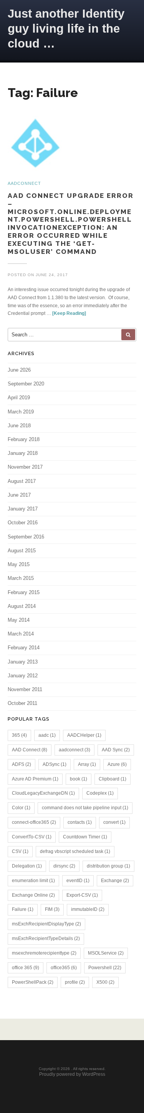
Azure (117, 764)
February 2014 (24, 647)
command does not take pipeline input (85, 807)
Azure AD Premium (35, 779)
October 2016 (23, 522)
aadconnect (74, 749)
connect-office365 (34, 822)
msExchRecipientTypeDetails (46, 938)
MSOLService (106, 953)
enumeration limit (33, 880)
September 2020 (26, 384)
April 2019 (19, 397)
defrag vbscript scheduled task (75, 851)
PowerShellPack (32, 982)
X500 (105, 982)
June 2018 (19, 425)
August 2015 (22, 550)
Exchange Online (33, 895)
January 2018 (23, 453)
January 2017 (23, 509)
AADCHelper (84, 735)
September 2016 (26, 537)
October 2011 (22, 703)
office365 (64, 967)
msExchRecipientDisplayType (46, 924)
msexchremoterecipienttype (44, 953)
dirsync (64, 866)
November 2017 (25, 467)
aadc (47, 735)
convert (114, 822)
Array (87, 764)
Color (21, 807)
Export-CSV (82, 895)
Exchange (115, 880)
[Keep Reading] (69, 313)
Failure (22, 909)
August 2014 (22, 606)
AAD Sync (116, 749)
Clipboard (112, 779)
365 (19, 735)
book (78, 779)
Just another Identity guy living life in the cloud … (66, 28)
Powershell (104, 967)
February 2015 (24, 592)
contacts (80, 822)
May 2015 (19, 564)
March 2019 (21, 412)
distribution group (108, 866)
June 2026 (19, 370)
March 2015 (21, 578)
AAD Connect (29, 749)
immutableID (87, 909)
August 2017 (22, 481)
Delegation (27, 866)
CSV (20, 851)
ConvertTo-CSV (31, 837)
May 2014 (19, 620)
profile (75, 982)
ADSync (54, 764)
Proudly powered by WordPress (72, 1074)
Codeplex (100, 793)
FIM (52, 909)
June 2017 (19, 495)
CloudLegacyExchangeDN (43, 793)
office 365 (25, 967)
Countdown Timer (85, 837)
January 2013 (23, 662)
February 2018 (24, 439)
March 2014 (21, 634)
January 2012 (23, 675)
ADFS (21, 764)
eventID (77, 880)
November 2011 (25, 689)
